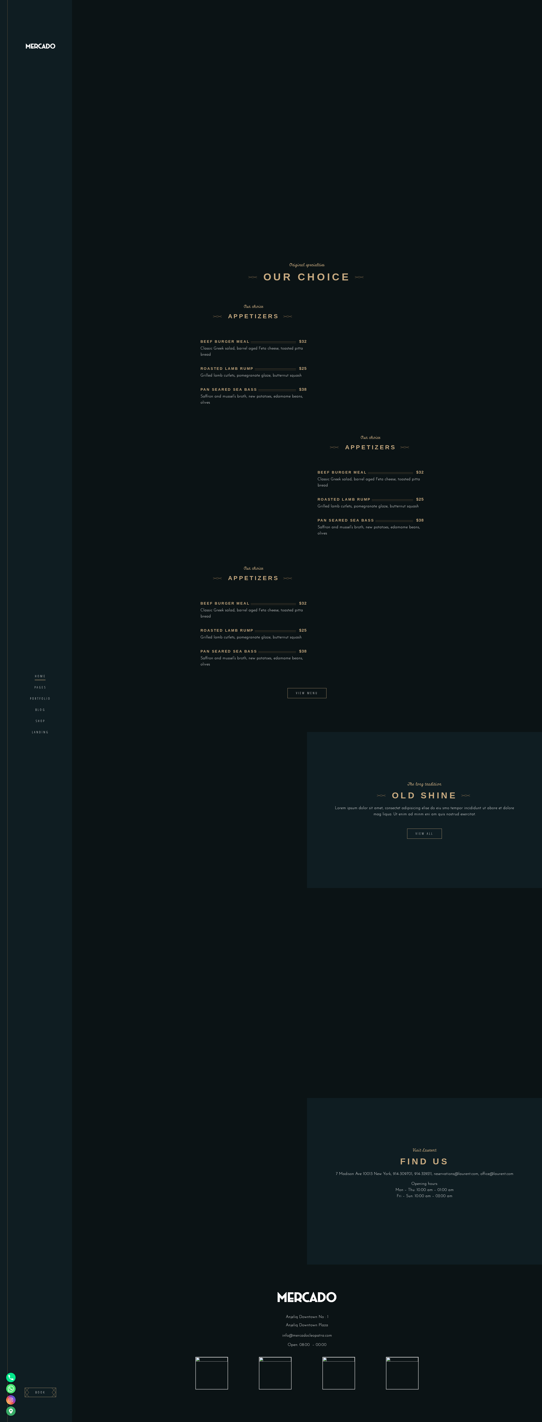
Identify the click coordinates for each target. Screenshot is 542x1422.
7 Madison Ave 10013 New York (363, 1174)
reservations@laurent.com (456, 1174)
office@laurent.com (496, 1174)
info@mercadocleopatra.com (307, 1336)
